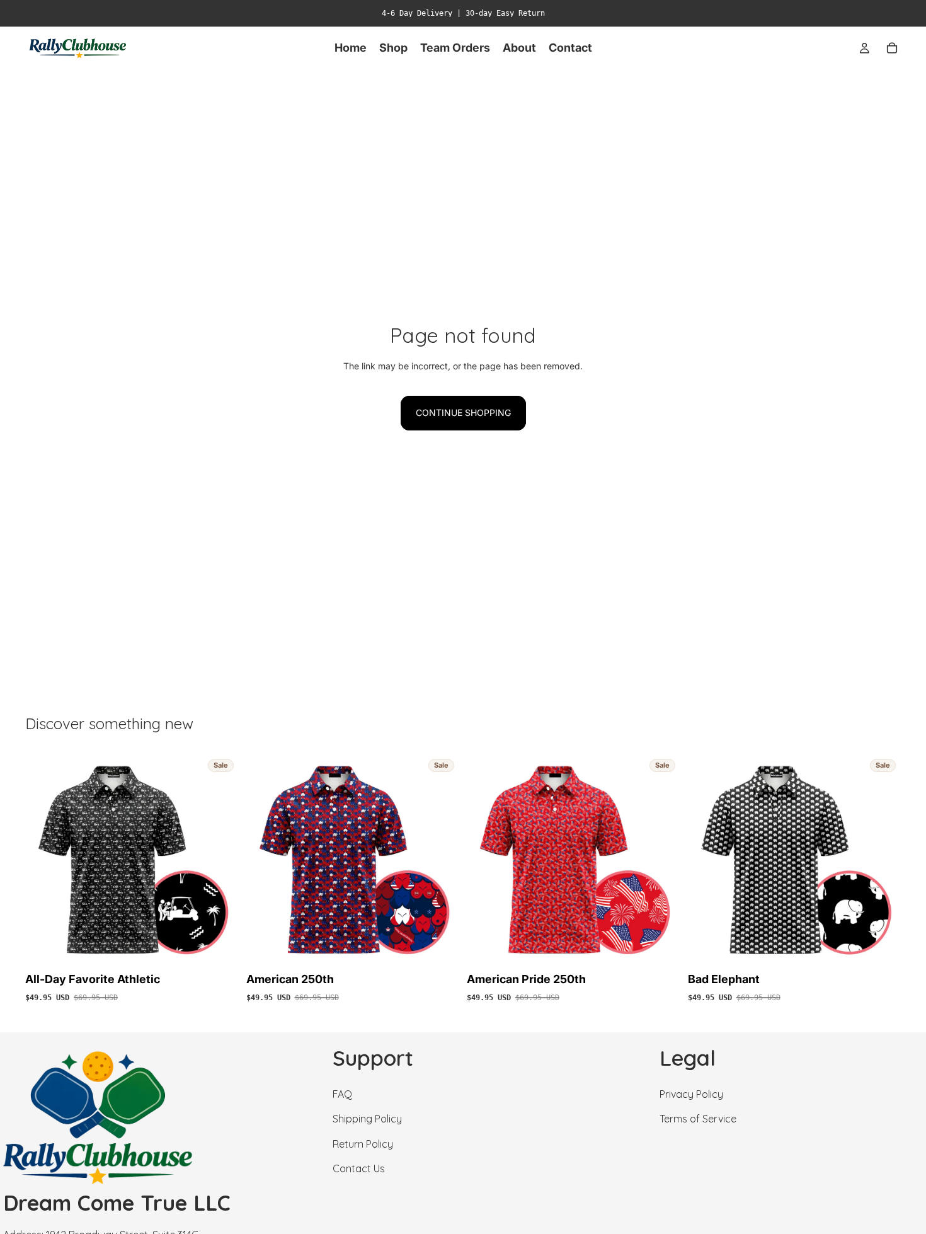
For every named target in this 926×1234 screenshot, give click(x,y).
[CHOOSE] (219, 948)
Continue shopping (463, 412)
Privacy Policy (691, 1094)
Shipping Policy (367, 1119)
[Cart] (892, 48)
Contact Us (359, 1168)
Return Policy (363, 1144)
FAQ (342, 1094)
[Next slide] (220, 861)
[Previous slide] (44, 861)
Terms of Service (698, 1119)
